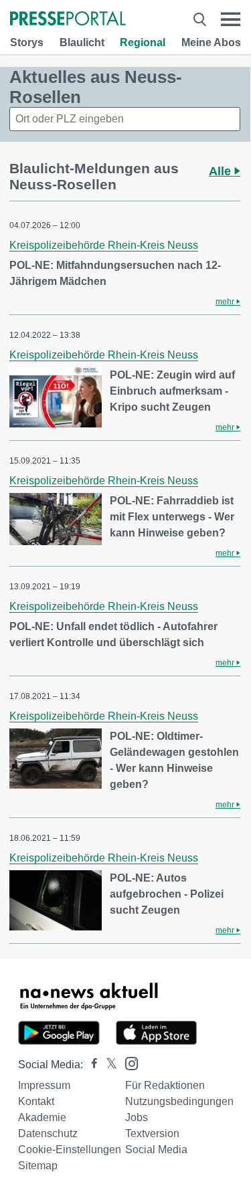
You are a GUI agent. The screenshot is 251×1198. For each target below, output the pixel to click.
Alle (221, 171)
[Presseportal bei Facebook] (90, 1064)
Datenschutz (48, 1133)
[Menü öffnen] (230, 19)
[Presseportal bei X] (107, 1064)
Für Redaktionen (165, 1085)
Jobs (136, 1117)
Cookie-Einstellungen (69, 1149)
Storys (27, 42)
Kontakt (36, 1101)
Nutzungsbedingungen (179, 1101)
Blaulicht (82, 42)
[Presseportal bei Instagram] (127, 1062)
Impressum (44, 1085)
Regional (142, 42)
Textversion (152, 1133)
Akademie (42, 1117)
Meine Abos (211, 42)
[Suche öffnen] (200, 19)
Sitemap (38, 1165)
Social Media (156, 1149)
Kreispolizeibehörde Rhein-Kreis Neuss (103, 245)
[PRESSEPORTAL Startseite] (68, 19)
